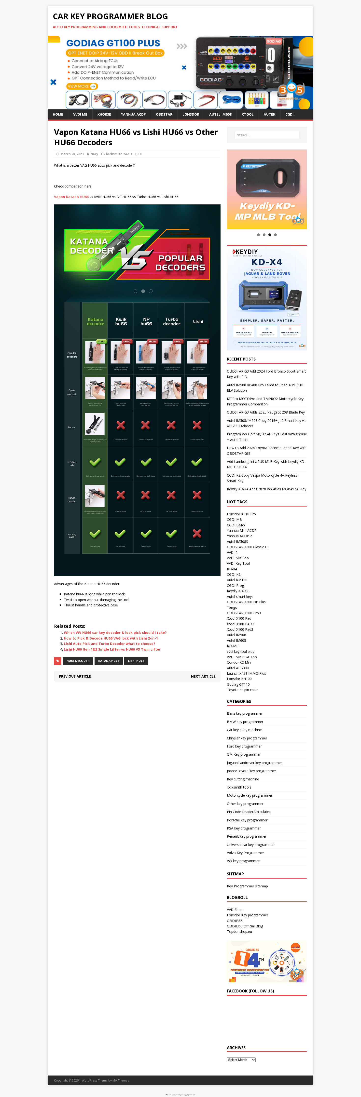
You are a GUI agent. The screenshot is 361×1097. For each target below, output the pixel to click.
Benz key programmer (245, 713)
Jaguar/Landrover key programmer (254, 762)
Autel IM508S (237, 541)
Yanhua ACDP (133, 114)
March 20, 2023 (71, 154)
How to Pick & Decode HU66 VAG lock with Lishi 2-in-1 (111, 638)
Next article (203, 676)
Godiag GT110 (238, 684)
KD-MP (232, 646)
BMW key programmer (245, 721)
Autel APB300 (238, 668)
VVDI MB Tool (238, 558)
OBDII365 (235, 920)
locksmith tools (119, 154)
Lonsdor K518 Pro (241, 514)
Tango (232, 607)
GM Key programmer (244, 754)
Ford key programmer (244, 746)
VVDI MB (80, 114)
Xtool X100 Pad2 (240, 629)
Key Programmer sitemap (247, 886)
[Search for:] (267, 135)
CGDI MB (234, 519)
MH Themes (120, 1080)
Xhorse (104, 114)
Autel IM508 (236, 635)
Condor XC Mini (239, 662)
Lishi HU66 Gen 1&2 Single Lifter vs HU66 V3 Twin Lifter (112, 649)
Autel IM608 (220, 114)
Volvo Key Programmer (245, 853)
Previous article (75, 676)
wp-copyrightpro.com (188, 1095)
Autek (269, 114)
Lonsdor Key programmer (247, 915)
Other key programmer (245, 803)
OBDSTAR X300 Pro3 (244, 613)
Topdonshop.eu (239, 931)
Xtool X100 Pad (239, 618)
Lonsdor (190, 114)
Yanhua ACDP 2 (239, 536)
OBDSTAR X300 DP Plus (246, 602)
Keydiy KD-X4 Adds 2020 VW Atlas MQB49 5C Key (266, 489)
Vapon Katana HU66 (71, 196)
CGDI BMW (236, 525)
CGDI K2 (233, 574)
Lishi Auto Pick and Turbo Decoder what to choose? (109, 643)
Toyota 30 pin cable (242, 690)
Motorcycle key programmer (249, 795)
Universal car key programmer (251, 844)
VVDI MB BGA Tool (242, 657)
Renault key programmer (246, 836)
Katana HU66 (108, 661)
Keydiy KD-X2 (237, 591)
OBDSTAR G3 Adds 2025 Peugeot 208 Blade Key (266, 412)
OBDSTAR (164, 114)
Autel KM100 (237, 580)
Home (58, 114)
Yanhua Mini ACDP (242, 530)
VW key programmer (243, 861)
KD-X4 (232, 569)
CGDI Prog (235, 585)
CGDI (289, 114)
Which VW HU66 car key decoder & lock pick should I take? (115, 632)
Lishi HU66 (136, 661)
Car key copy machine (244, 730)
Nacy (94, 154)
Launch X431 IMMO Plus (246, 673)
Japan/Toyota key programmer (251, 771)
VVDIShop (235, 909)
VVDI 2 (232, 552)
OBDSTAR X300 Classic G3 (248, 547)
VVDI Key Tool (238, 563)
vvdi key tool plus (240, 651)
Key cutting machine (243, 779)
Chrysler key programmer (247, 738)
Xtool (248, 114)
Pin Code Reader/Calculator (249, 812)
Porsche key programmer (247, 820)
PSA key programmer (244, 828)
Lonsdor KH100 (239, 679)
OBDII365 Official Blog (245, 926)
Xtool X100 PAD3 (240, 624)
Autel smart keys (240, 596)
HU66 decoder (78, 661)
